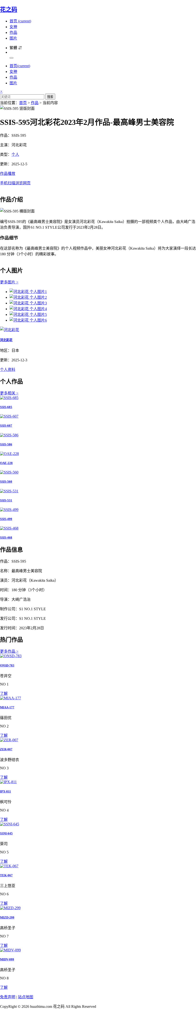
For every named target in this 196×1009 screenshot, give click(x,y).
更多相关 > (9, 393)
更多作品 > (9, 651)
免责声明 (7, 997)
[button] (98, 178)
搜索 (50, 97)
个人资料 (7, 370)
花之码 (8, 9)
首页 (20, 21)
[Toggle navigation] (11, 58)
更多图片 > (9, 282)
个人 (15, 154)
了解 (4, 693)
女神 (13, 27)
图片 (13, 38)
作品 (13, 32)
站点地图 (25, 997)
